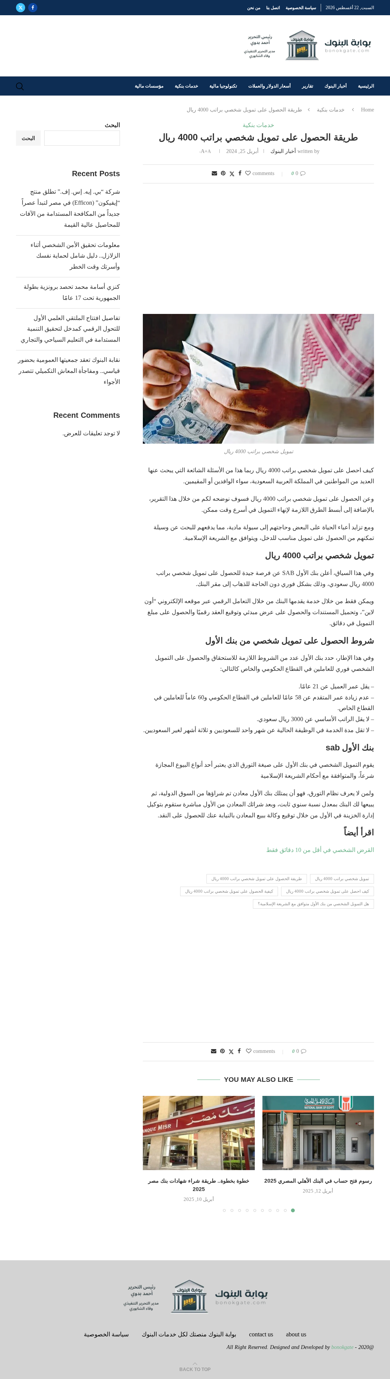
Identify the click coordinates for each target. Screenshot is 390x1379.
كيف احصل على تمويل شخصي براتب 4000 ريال (327, 891)
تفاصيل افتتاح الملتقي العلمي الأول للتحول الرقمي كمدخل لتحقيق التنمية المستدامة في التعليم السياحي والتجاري (70, 329)
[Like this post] (248, 173)
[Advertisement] (258, 249)
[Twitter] (20, 7)
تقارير (307, 86)
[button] (153, 1153)
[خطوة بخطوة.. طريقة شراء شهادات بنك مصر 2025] (199, 1133)
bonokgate (342, 1347)
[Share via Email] (214, 173)
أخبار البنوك (335, 86)
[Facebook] (32, 7)
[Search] (20, 86)
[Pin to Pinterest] (223, 173)
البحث (112, 125)
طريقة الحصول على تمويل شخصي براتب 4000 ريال (256, 878)
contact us (261, 1334)
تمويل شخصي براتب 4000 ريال (342, 878)
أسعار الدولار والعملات (269, 86)
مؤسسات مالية (149, 86)
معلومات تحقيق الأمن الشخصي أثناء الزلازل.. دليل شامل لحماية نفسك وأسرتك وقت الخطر (75, 256)
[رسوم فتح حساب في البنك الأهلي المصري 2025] (318, 1133)
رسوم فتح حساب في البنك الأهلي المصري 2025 (318, 1181)
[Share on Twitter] (232, 173)
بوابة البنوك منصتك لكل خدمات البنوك (189, 1334)
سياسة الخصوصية (301, 7)
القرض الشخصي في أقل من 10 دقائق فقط (320, 850)
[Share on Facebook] (239, 173)
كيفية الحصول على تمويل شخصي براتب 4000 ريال (229, 891)
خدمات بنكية (186, 86)
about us (296, 1334)
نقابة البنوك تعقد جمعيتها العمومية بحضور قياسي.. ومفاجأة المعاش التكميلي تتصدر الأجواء (69, 371)
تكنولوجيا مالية (223, 86)
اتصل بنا (273, 7)
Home (367, 110)
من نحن (254, 7)
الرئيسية (366, 86)
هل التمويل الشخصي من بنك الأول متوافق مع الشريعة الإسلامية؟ (313, 903)
